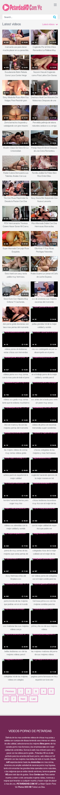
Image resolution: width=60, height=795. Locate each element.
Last (33, 698)
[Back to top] (55, 788)
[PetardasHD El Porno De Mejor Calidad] (23, 7)
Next (23, 698)
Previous (9, 691)
